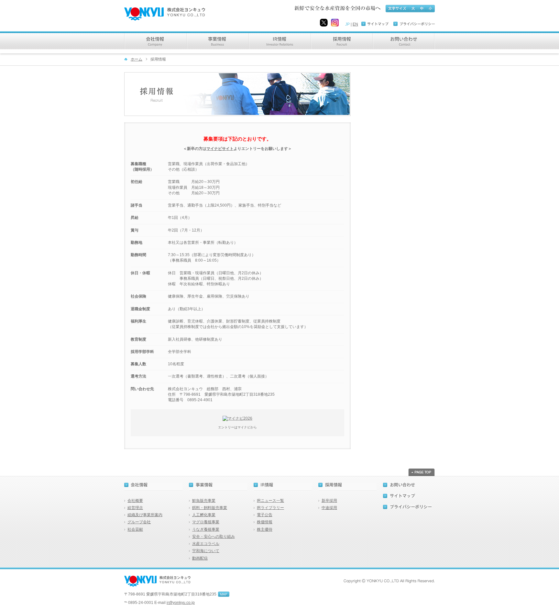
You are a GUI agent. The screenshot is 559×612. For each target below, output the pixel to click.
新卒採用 (329, 501)
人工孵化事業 (203, 515)
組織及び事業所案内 (144, 515)
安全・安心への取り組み (213, 536)
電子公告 (264, 515)
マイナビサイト (220, 149)
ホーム (136, 59)
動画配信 (200, 558)
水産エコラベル (205, 544)
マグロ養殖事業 (205, 522)
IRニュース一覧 (270, 501)
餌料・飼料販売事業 (209, 508)
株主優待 (264, 529)
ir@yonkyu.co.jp (181, 603)
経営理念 (135, 508)
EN (355, 24)
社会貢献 (135, 529)
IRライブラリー (270, 508)
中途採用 (329, 508)
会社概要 (135, 501)
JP (347, 24)
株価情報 (264, 522)
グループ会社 (139, 522)
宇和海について (205, 551)
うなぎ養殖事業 (205, 529)
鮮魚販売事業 (203, 501)
